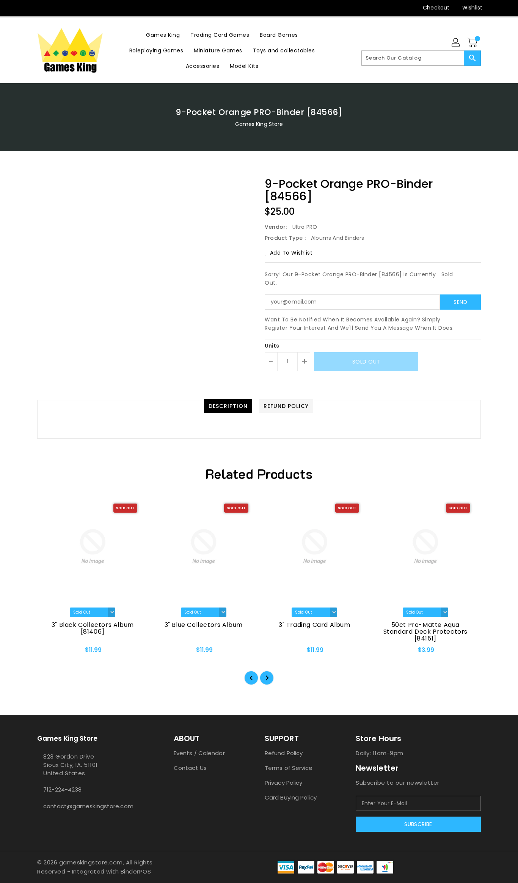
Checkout (436, 7)
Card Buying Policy (291, 797)
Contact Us (190, 768)
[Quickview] (49, 652)
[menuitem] (162, 34)
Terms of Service (289, 768)
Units (272, 345)
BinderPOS (136, 871)
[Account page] (456, 42)
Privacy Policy (283, 783)
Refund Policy (284, 753)
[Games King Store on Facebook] (26, 7)
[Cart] (473, 42)
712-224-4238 (62, 789)
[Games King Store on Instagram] (41, 7)
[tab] (228, 406)
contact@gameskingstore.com (88, 806)
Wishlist (472, 7)
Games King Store (259, 124)
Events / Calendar (199, 753)
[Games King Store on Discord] (55, 7)
